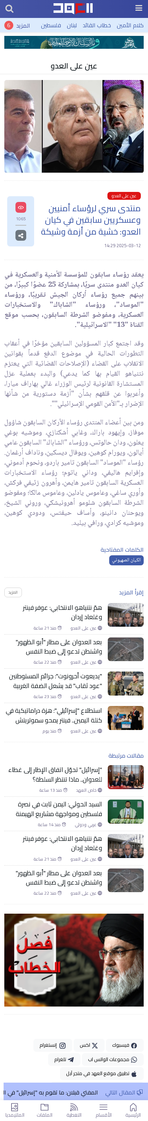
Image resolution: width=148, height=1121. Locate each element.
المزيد (23, 25)
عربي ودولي (86, 824)
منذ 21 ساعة (45, 628)
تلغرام (60, 1059)
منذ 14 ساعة (50, 824)
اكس (85, 1045)
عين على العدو (74, 65)
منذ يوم (49, 731)
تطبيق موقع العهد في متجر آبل (98, 1073)
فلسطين (51, 25)
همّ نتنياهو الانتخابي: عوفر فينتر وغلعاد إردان (62, 612)
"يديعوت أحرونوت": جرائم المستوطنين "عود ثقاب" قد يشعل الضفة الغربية (55, 681)
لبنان (72, 25)
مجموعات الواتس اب (109, 1059)
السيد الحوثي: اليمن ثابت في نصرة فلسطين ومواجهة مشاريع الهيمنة (59, 809)
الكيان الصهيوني (126, 560)
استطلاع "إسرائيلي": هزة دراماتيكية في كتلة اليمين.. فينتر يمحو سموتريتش (54, 715)
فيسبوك (121, 1045)
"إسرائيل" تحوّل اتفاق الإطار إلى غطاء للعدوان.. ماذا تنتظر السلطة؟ (55, 774)
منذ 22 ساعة (45, 662)
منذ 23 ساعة (45, 696)
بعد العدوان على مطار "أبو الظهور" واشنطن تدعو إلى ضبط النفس (59, 646)
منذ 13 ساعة (51, 790)
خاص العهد (87, 790)
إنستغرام (49, 1045)
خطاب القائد (97, 25)
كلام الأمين (130, 25)
